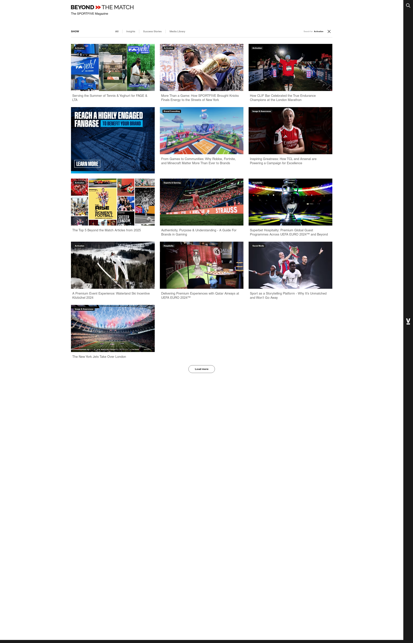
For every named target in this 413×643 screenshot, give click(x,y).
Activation (79, 48)
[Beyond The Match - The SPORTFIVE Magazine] (102, 10)
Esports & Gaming (172, 182)
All (116, 31)
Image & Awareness (261, 111)
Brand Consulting (172, 111)
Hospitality (257, 182)
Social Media (258, 246)
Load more (201, 369)
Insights (130, 31)
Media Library (177, 31)
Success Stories (152, 31)
